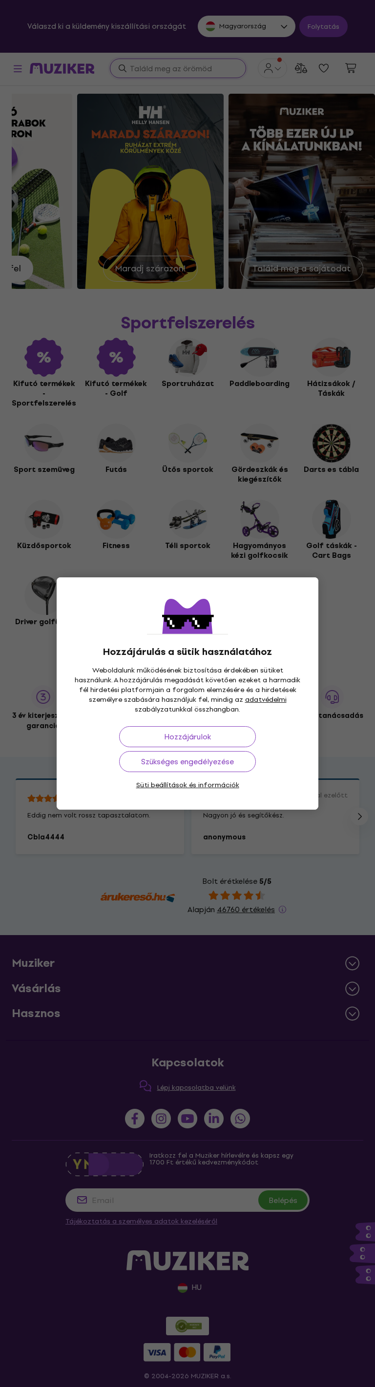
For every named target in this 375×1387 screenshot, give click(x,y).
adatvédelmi (266, 699)
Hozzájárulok (187, 737)
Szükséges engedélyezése (187, 761)
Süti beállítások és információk (187, 785)
